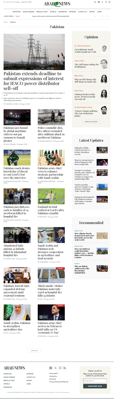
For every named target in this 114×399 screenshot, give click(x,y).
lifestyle (30, 377)
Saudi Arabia (28, 12)
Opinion (72, 12)
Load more (34, 350)
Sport (92, 12)
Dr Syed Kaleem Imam (83, 107)
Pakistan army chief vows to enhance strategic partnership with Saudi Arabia (50, 172)
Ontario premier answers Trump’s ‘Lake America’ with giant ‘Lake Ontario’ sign (84, 188)
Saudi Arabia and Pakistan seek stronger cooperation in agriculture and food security (50, 252)
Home (6, 22)
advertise (52, 379)
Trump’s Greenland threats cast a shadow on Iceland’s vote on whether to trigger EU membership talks (85, 174)
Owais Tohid (79, 61)
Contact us (53, 376)
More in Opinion (91, 122)
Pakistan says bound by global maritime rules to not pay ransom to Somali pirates (16, 134)
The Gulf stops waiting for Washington (87, 65)
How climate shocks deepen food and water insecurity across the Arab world (84, 236)
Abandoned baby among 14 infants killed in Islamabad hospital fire (15, 250)
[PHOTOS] (51, 196)
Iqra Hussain (11, 144)
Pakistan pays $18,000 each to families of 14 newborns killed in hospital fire (16, 211)
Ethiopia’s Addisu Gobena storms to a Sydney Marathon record (82, 151)
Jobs (99, 12)
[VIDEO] (17, 117)
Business (62, 12)
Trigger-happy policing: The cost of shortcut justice (86, 113)
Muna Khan (79, 76)
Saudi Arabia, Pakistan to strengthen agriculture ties (17, 326)
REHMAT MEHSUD (46, 141)
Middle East (42, 12)
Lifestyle (82, 12)
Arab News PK (10, 2)
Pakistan (17, 12)
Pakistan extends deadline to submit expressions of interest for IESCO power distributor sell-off (34, 80)
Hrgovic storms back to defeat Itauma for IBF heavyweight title (50, 16)
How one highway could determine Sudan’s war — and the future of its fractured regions (84, 253)
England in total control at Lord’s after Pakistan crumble (51, 210)
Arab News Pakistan (13, 181)
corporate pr (53, 373)
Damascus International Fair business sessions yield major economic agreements (84, 200)
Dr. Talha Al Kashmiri (82, 46)
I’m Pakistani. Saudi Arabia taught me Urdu (85, 50)
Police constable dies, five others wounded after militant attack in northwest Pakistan (51, 132)
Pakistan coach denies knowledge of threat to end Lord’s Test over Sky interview (17, 172)
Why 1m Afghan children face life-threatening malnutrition (82, 269)
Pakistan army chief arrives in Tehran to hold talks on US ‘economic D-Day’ (50, 327)
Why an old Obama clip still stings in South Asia (85, 80)
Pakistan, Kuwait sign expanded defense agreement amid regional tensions (16, 290)
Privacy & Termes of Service (58, 382)
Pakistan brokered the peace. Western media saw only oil (85, 96)
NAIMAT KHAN (10, 259)
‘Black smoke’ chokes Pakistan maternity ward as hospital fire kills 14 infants (50, 290)
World (53, 12)
